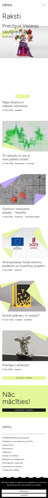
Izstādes (28, 319)
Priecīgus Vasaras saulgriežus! (20, 28)
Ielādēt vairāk (24, 378)
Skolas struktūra (10, 455)
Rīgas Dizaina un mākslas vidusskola (14, 104)
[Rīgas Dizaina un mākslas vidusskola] (23, 83)
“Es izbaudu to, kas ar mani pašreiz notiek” (16, 157)
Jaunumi (18, 37)
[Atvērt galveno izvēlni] (43, 5)
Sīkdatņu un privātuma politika (17, 441)
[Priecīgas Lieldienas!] (25, 345)
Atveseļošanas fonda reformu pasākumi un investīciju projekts (23, 264)
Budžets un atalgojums (13, 459)
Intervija (30, 163)
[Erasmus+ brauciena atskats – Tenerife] (23, 189)
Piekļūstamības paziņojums (15, 438)
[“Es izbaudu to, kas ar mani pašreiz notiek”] (25, 136)
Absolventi (20, 163)
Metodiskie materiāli (12, 463)
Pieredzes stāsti (32, 217)
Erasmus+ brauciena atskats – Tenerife (15, 210)
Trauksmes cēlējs (10, 470)
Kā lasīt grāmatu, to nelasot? (21, 315)
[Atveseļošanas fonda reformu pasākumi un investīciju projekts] (25, 242)
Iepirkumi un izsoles (12, 466)
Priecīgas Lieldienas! (15, 365)
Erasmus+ (19, 217)
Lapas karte (8, 445)
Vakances (6, 452)
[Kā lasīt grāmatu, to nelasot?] (23, 296)
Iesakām (18, 110)
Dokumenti (7, 448)
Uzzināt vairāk (24, 410)
